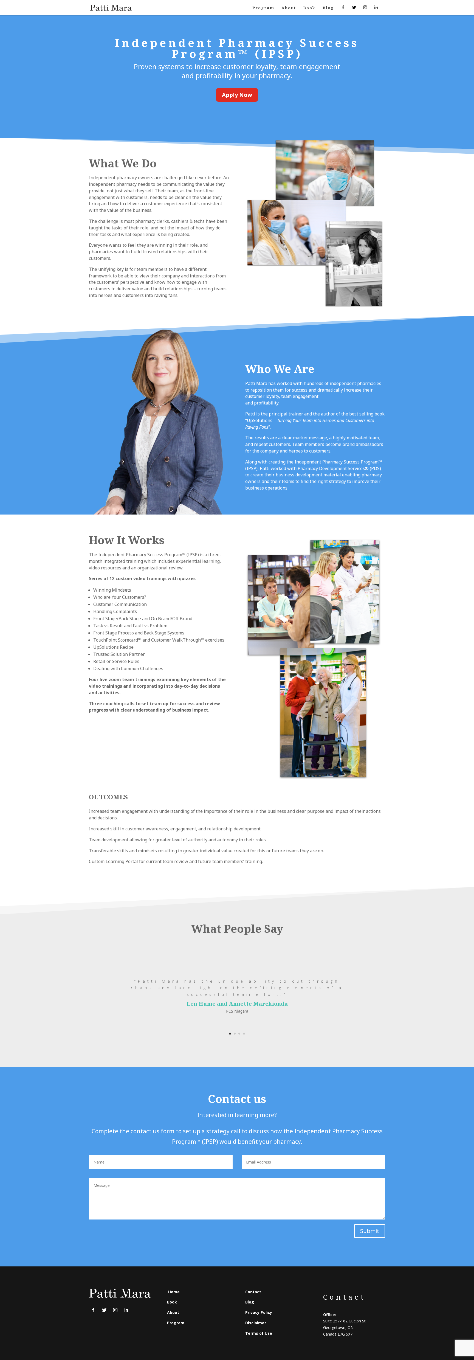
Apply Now (237, 95)
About (288, 8)
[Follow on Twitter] (104, 1310)
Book (309, 8)
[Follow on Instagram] (115, 1310)
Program (263, 8)
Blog (328, 8)
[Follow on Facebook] (93, 1310)
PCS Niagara (237, 1011)
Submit (369, 1231)
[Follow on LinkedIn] (126, 1310)
